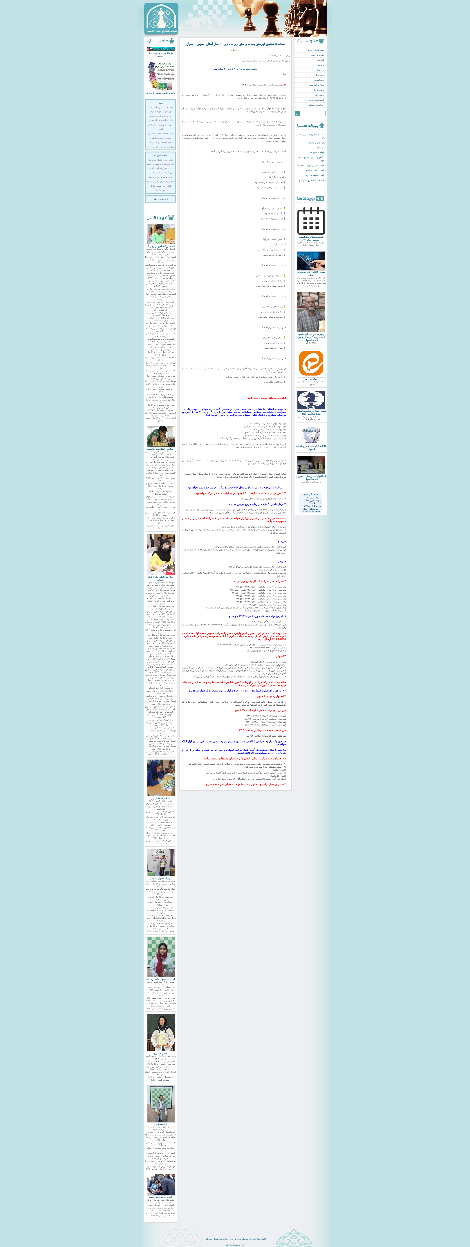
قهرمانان (319, 70)
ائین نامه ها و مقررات (314, 100)
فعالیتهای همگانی (316, 105)
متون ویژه (319, 95)
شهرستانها (319, 75)
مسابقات (319, 65)
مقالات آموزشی (316, 85)
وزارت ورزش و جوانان (316, 142)
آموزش (320, 60)
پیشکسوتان (318, 80)
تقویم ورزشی (317, 55)
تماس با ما (319, 90)
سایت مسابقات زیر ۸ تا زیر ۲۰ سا (238, 68)
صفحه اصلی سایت (315, 50)
